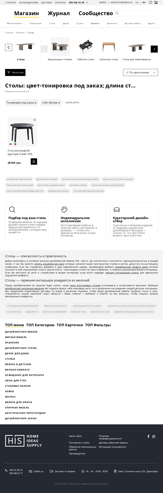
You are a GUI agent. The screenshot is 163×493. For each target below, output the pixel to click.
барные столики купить (55, 305)
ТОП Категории (40, 324)
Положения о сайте (79, 442)
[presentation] (44, 49)
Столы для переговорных (136, 59)
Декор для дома (17, 353)
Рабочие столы (85, 59)
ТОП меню (14, 324)
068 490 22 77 (16, 473)
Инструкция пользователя (112, 447)
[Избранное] (150, 2)
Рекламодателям (28, 2)
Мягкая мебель (14, 23)
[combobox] (140, 72)
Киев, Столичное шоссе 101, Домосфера (138, 471)
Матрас (10, 396)
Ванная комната (17, 369)
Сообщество (96, 13)
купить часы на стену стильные (118, 179)
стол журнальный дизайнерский (22, 305)
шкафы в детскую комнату (19, 179)
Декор (66, 23)
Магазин (26, 13)
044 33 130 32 (16, 470)
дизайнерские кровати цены (131, 266)
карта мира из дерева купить (51, 185)
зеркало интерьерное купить (122, 272)
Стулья (80, 23)
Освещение (36, 23)
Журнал (59, 13)
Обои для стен (16, 380)
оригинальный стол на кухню (87, 305)
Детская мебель (133, 23)
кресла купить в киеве (46, 179)
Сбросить (72, 102)
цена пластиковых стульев (85, 285)
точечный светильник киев (20, 185)
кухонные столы (78, 311)
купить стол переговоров (54, 311)
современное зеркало (58, 191)
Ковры (9, 391)
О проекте (10, 2)
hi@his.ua (38, 471)
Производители (77, 453)
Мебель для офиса (18, 402)
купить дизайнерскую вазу (49, 263)
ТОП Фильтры (98, 324)
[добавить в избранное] (34, 119)
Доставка (46, 2)
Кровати (95, 23)
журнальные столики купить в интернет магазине (131, 305)
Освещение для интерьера (24, 375)
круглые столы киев (100, 311)
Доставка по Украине (65, 471)
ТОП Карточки (70, 324)
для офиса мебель (78, 185)
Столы (52, 23)
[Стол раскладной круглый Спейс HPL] (22, 132)
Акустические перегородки (25, 412)
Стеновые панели (18, 385)
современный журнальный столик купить (134, 311)
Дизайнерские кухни (21, 418)
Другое (151, 23)
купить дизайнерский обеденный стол (25, 191)
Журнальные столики (60, 59)
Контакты (60, 2)
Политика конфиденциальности (110, 437)
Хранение (112, 23)
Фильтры (18, 72)
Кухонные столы (108, 59)
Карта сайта (75, 436)
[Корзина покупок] (156, 3)
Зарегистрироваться (121, 2)
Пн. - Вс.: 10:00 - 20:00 (97, 471)
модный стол (32, 311)
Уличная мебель (17, 407)
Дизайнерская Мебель (21, 331)
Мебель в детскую (18, 364)
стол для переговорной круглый (88, 191)
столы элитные (14, 311)
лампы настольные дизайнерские (108, 185)
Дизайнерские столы (21, 347)
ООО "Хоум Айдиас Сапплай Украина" (89, 483)
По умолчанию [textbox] (139, 72)
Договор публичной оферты (113, 442)
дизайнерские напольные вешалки (24, 288)
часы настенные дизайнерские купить (80, 179)
